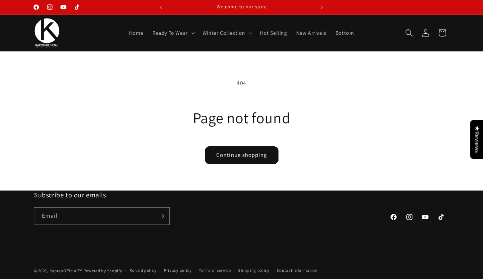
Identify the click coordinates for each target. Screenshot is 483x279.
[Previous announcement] (161, 7)
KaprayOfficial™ (66, 270)
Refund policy (142, 270)
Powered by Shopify (102, 270)
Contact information (297, 270)
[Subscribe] (161, 216)
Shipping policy (253, 270)
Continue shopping (241, 154)
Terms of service (215, 270)
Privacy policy (178, 270)
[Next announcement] (322, 7)
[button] (173, 33)
